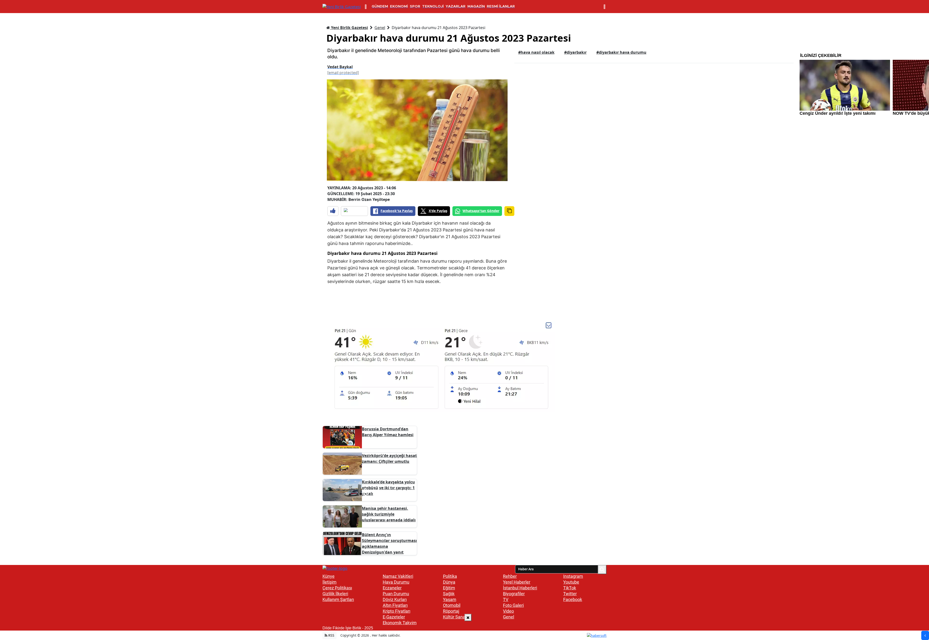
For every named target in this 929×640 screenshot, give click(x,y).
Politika (450, 576)
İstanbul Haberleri (520, 587)
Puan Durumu (396, 593)
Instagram (573, 576)
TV (505, 599)
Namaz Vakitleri (398, 576)
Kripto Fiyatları (396, 611)
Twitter (570, 593)
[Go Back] (925, 635)
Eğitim (449, 587)
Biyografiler (514, 593)
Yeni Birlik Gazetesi (349, 27)
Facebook (572, 599)
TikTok (569, 587)
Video (508, 611)
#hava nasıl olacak (536, 52)
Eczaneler (392, 587)
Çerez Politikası (337, 587)
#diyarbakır (575, 52)
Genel (380, 27)
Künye (328, 576)
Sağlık (449, 593)
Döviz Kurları (395, 599)
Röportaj (451, 611)
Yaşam (449, 599)
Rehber (510, 576)
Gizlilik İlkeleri (335, 593)
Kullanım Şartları (338, 599)
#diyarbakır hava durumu (621, 52)
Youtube (571, 582)
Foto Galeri (513, 605)
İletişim (329, 582)
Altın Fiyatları (395, 605)
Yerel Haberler (516, 582)
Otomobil (451, 605)
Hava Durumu (396, 582)
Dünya (449, 582)
